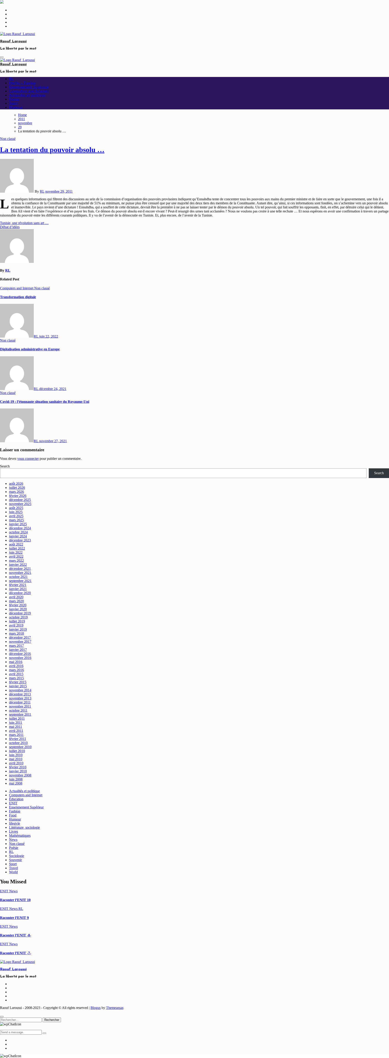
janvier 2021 (18, 589)
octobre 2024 (18, 532)
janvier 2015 (18, 686)
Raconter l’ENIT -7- (15, 953)
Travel (13, 868)
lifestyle (14, 823)
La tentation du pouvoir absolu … (52, 150)
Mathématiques (20, 835)
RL (11, 79)
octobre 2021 (18, 577)
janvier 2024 (18, 536)
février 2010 (17, 767)
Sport (13, 103)
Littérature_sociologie (24, 827)
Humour (16, 107)
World (13, 872)
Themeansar (114, 1008)
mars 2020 (16, 601)
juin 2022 (16, 552)
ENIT (13, 803)
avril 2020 (16, 597)
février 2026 (17, 496)
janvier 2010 (18, 771)
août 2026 (16, 483)
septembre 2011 (20, 714)
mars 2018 (16, 633)
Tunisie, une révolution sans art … (24, 223)
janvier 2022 (18, 564)
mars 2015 (16, 678)
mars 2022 (16, 560)
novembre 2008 (20, 775)
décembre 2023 (20, 540)
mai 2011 (15, 727)
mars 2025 (16, 520)
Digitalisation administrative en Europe (30, 349)
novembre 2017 (20, 641)
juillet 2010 (17, 751)
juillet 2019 (17, 621)
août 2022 (16, 544)
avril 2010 (16, 763)
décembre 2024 (20, 528)
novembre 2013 (20, 698)
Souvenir (15, 860)
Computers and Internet (29, 91)
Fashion (14, 811)
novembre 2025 (20, 504)
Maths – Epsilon (22, 83)
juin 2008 (16, 779)
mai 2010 (15, 759)
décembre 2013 (20, 694)
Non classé (8, 139)
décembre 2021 (20, 569)
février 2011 (17, 739)
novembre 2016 (20, 658)
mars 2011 (16, 735)
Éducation (16, 799)
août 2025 (16, 508)
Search (5, 466)
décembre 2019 (20, 613)
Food (12, 815)
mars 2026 (16, 492)
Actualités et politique (27, 95)
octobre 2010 (18, 743)
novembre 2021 (20, 573)
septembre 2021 (20, 581)
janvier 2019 (18, 629)
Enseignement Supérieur (29, 87)
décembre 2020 (20, 593)
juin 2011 (15, 722)
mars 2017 (16, 645)
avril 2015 (16, 674)
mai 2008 (15, 783)
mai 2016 (15, 662)
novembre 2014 (20, 690)
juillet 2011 (17, 718)
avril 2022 (16, 556)
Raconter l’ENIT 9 (14, 918)
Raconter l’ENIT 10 (15, 900)
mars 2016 (16, 670)
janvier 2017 (18, 650)
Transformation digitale (18, 297)
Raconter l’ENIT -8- (15, 935)
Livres (13, 831)
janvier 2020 (18, 609)
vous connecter (28, 458)
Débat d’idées (10, 227)
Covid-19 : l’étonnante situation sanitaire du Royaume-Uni (44, 402)
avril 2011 (16, 731)
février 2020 (17, 605)
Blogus (95, 1008)
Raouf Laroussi (13, 41)
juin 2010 (16, 755)
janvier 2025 (18, 524)
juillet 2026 (17, 488)
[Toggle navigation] (2, 57)
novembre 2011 (20, 706)
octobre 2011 (18, 710)
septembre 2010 (20, 747)
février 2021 (17, 585)
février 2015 (17, 682)
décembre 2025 (20, 500)
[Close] (2, 1016)
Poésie (14, 99)
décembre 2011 (20, 702)
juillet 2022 (17, 548)
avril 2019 (16, 625)
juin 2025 (16, 512)
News (13, 839)
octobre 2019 (18, 617)
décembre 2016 (20, 654)
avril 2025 (16, 516)
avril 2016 (16, 666)
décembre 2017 (20, 637)
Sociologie (16, 856)
